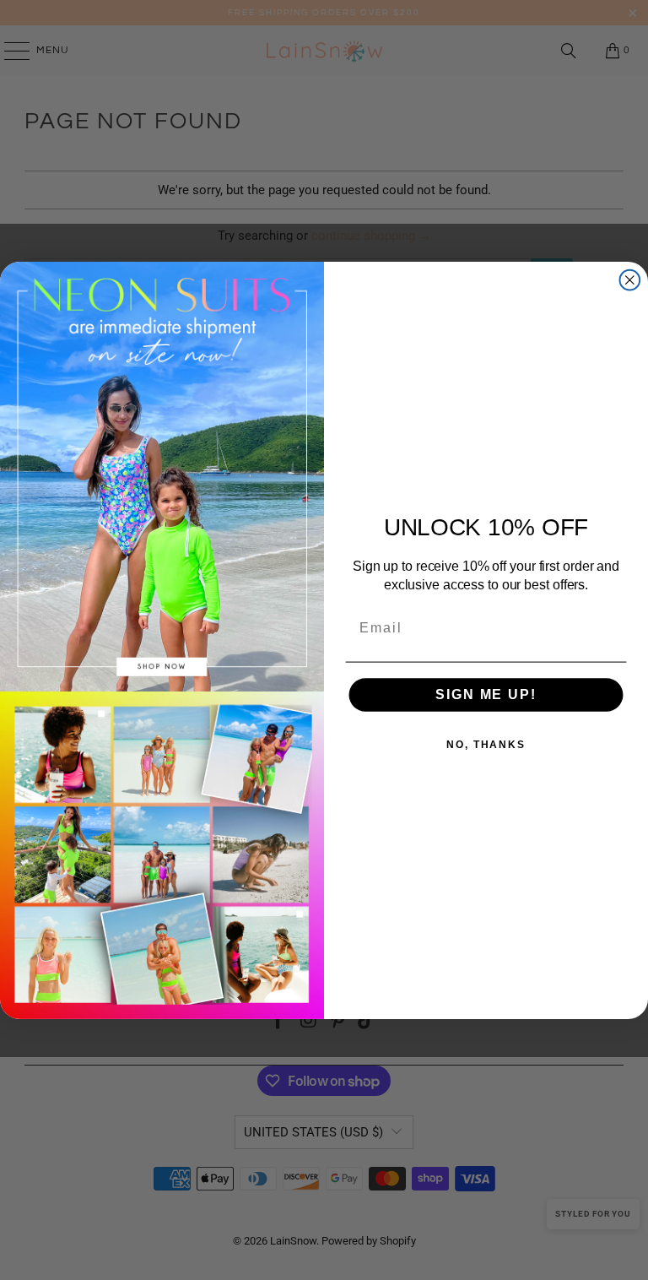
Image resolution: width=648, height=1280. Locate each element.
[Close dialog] (630, 280)
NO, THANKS (486, 745)
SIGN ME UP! (485, 694)
